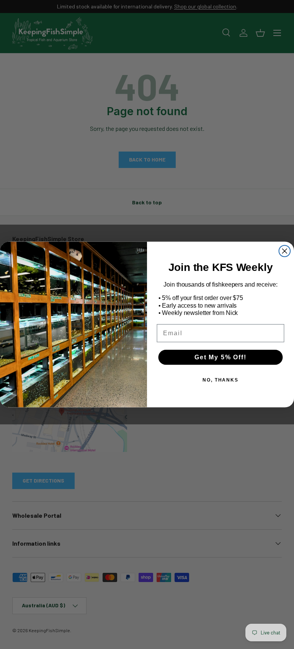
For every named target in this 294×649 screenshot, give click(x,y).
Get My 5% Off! (220, 357)
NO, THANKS (220, 380)
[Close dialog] (285, 251)
